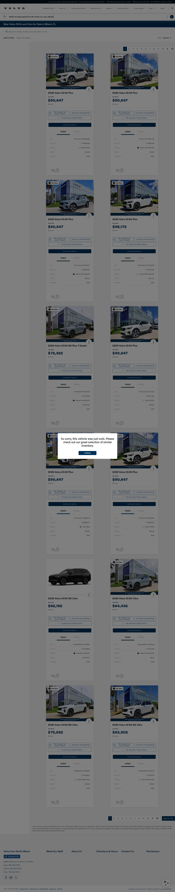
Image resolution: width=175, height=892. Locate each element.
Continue (87, 453)
